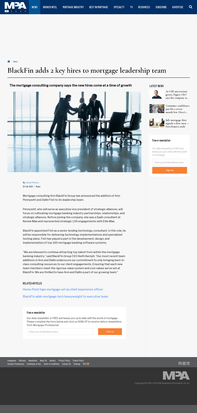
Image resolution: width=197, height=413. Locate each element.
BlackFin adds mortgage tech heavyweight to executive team (65, 296)
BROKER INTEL (50, 7)
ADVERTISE (177, 7)
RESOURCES (144, 7)
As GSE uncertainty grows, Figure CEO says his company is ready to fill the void (177, 94)
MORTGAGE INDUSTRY (73, 7)
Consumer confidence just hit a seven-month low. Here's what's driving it (177, 109)
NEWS (35, 7)
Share (38, 186)
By (31, 182)
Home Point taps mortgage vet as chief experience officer (63, 289)
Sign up (110, 331)
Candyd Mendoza (32, 182)
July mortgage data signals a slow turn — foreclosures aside (177, 123)
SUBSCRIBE (161, 7)
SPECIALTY (119, 7)
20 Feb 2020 (28, 186)
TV (131, 7)
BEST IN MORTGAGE (98, 7)
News (15, 61)
